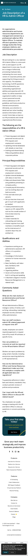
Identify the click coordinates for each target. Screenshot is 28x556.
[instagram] (15, 451)
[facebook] (9, 451)
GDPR (21, 542)
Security (14, 542)
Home (6, 542)
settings (19, 549)
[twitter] (12, 451)
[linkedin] (18, 451)
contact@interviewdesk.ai (14, 535)
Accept (5, 552)
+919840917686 (16, 530)
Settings (12, 552)
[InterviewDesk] (8, 3)
